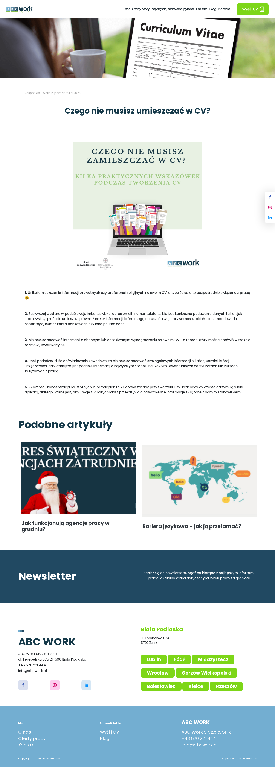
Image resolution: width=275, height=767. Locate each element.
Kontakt (224, 9)
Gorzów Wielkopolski (206, 673)
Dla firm (201, 9)
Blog (212, 9)
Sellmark (251, 758)
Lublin (154, 659)
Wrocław (158, 673)
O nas (126, 9)
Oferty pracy (140, 9)
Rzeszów (226, 686)
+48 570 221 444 (199, 738)
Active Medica (50, 758)
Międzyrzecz (213, 659)
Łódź (179, 659)
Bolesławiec (161, 686)
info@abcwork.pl (200, 745)
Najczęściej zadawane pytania (172, 9)
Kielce (196, 686)
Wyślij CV (109, 732)
